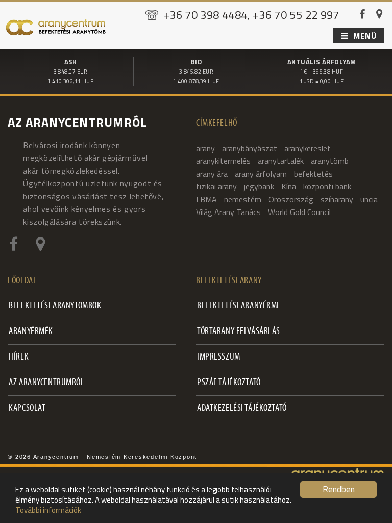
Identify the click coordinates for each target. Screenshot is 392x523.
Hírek (19, 357)
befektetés (313, 174)
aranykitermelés (223, 161)
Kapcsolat (27, 408)
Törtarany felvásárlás (238, 332)
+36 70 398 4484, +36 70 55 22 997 (251, 14)
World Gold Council (299, 212)
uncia (369, 199)
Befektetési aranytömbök (55, 306)
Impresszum (218, 357)
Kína (288, 186)
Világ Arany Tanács (228, 212)
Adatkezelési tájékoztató (242, 408)
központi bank (327, 186)
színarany (337, 199)
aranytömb (330, 161)
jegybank (259, 186)
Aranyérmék (31, 332)
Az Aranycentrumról (46, 383)
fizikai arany (216, 186)
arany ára (212, 174)
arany (205, 148)
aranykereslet (307, 148)
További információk (48, 510)
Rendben (339, 489)
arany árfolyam (261, 174)
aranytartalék (281, 161)
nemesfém (242, 199)
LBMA (206, 199)
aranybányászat (249, 148)
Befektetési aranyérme (239, 306)
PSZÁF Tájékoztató (229, 383)
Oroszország (290, 199)
